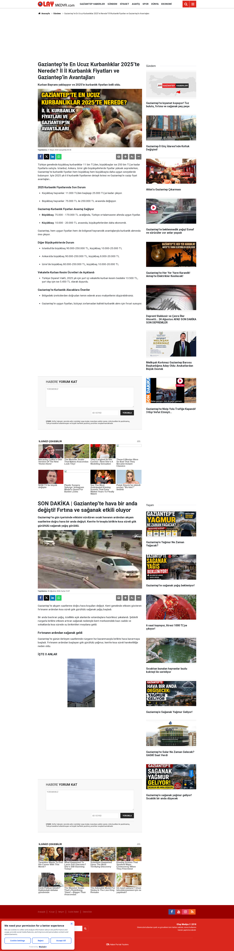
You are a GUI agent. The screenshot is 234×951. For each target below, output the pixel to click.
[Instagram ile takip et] (185, 912)
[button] (125, 156)
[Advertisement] (117, 38)
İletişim (61, 912)
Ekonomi (166, 4)
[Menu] (192, 4)
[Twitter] (46, 156)
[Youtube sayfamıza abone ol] (178, 912)
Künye (51, 912)
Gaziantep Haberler (92, 4)
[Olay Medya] (56, 4)
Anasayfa (45, 13)
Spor (145, 4)
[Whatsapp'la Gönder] (58, 156)
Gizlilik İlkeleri (73, 912)
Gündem (112, 4)
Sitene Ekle (87, 912)
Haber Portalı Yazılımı (119, 944)
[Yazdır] (118, 156)
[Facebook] (40, 156)
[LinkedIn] (52, 156)
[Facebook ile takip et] (171, 912)
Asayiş (136, 4)
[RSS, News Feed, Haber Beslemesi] (192, 912)
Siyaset (124, 4)
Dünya (155, 4)
